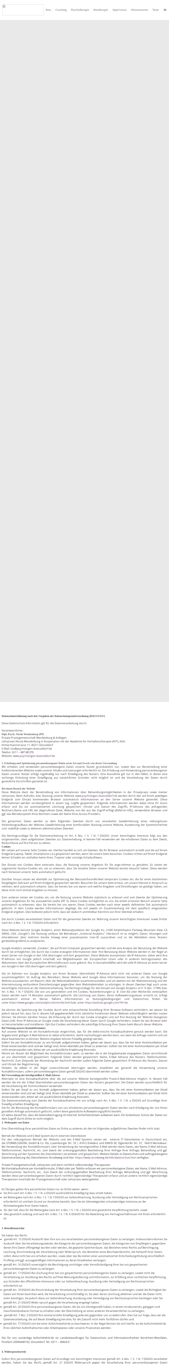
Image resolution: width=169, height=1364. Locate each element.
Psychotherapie (80, 9)
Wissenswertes (139, 9)
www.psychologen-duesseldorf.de (34, 756)
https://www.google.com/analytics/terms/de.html (39, 1002)
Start (48, 9)
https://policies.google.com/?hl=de (106, 1002)
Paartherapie (100, 9)
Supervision (120, 9)
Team (155, 9)
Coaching (61, 9)
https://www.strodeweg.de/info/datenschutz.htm (106, 1157)
